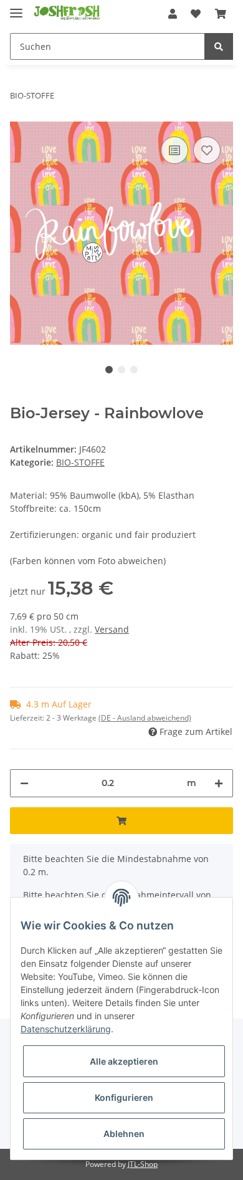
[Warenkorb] (220, 13)
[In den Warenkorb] (121, 820)
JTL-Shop (143, 1164)
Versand (112, 629)
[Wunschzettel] (195, 13)
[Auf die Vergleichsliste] (174, 150)
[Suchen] (218, 46)
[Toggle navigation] (16, 8)
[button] (172, 13)
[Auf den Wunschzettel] (207, 150)
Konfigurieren (124, 1097)
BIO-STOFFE (80, 462)
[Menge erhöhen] (218, 783)
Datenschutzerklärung (66, 1029)
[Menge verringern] (24, 783)
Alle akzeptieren (124, 1061)
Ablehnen (124, 1133)
